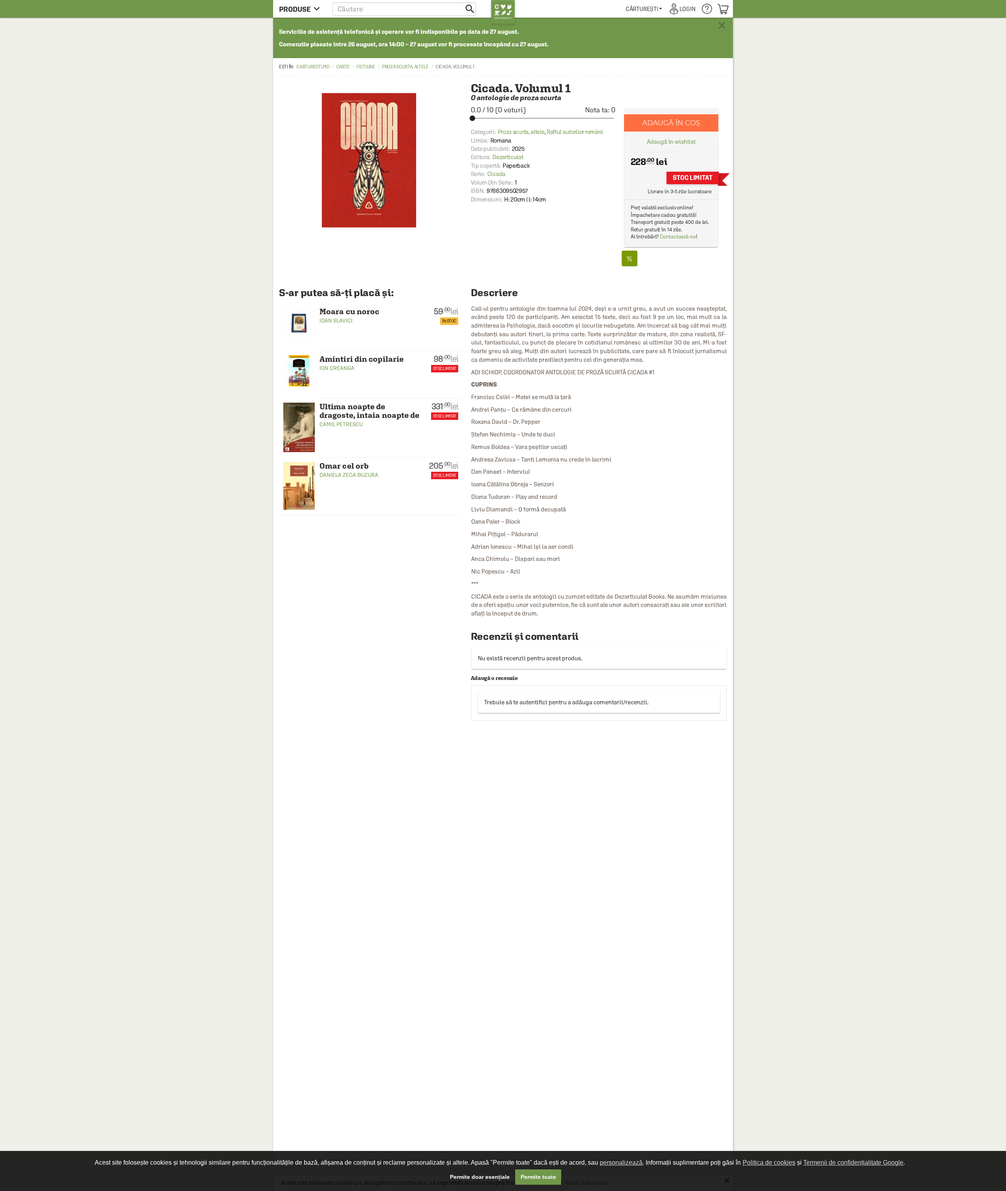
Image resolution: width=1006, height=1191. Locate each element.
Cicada (496, 173)
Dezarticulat (507, 157)
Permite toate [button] (538, 1177)
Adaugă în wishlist (671, 141)
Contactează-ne (678, 237)
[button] (404, 9)
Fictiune (365, 67)
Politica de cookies (769, 1162)
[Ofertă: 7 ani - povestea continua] (629, 258)
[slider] (543, 118)
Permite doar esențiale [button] (480, 1177)
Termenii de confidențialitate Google (853, 1162)
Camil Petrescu (341, 424)
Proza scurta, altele (405, 67)
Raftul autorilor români (575, 131)
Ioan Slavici (335, 320)
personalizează (621, 1162)
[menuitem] (643, 9)
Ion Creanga (336, 368)
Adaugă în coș (671, 123)
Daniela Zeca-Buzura (348, 475)
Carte (343, 67)
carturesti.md (312, 67)
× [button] (722, 25)
